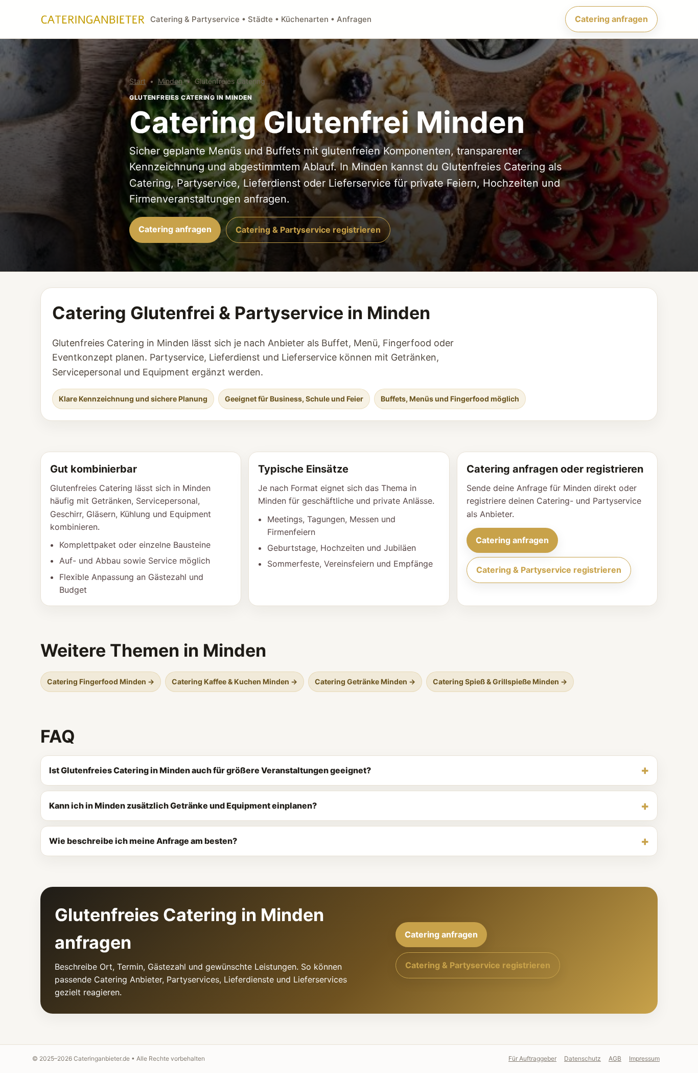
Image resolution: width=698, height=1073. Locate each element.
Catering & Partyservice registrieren (308, 230)
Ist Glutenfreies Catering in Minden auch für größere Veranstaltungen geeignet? (210, 770)
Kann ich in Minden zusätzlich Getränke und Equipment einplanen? (183, 805)
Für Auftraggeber (532, 1058)
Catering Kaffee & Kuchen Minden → (234, 681)
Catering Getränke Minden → (365, 681)
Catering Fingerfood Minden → (100, 681)
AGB (615, 1058)
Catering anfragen (611, 19)
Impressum (644, 1058)
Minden (170, 81)
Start (137, 81)
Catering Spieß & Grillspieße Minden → (500, 681)
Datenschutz (582, 1058)
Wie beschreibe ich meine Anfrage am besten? (143, 841)
